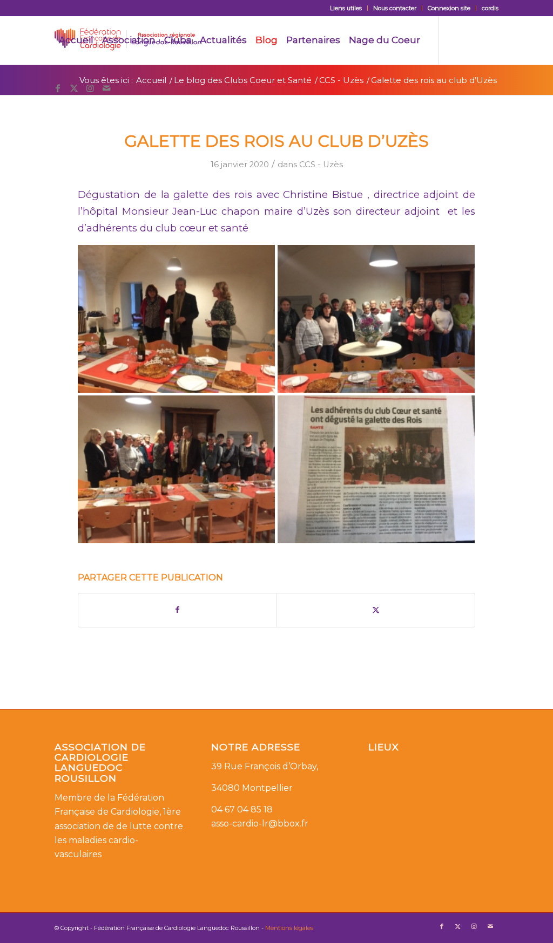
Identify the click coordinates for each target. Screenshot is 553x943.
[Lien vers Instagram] (90, 88)
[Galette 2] (376, 319)
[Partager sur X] (376, 609)
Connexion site (449, 8)
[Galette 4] (376, 469)
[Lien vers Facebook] (58, 88)
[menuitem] (346, 8)
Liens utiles (346, 8)
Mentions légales (289, 928)
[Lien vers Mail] (106, 88)
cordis (490, 8)
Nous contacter (394, 8)
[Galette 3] (176, 319)
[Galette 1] (176, 469)
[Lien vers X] (74, 88)
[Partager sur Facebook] (177, 609)
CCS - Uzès (321, 164)
